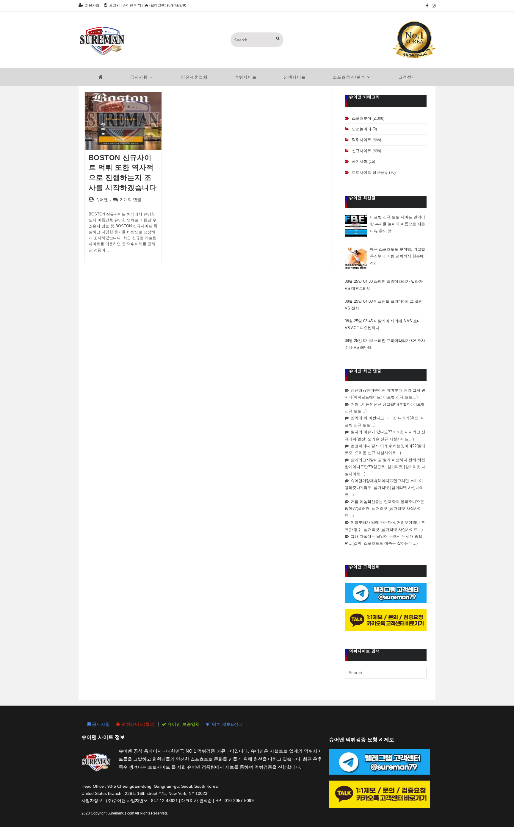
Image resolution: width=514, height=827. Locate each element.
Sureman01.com (120, 813)
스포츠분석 (361, 118)
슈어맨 (101, 199)
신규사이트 (361, 150)
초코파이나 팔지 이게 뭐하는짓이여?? (383, 446)
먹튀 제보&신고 (227, 724)
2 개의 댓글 (130, 199)
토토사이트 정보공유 (370, 172)
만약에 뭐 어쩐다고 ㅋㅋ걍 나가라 (380, 418)
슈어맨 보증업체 (183, 724)
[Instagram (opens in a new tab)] (432, 6)
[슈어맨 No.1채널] (414, 39)
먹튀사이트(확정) (138, 724)
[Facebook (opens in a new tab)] (427, 6)
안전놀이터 (361, 129)
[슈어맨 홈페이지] (101, 77)
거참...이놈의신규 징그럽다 (374, 404)
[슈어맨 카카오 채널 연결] (386, 619)
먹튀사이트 (361, 139)
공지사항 (359, 161)
